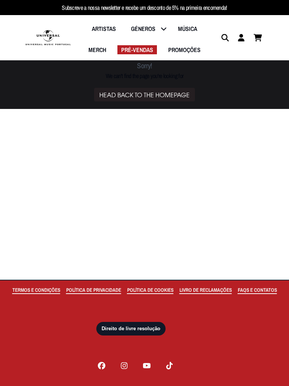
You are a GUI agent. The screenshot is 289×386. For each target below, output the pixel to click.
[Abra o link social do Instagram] (124, 365)
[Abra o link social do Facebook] (101, 365)
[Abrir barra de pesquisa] (225, 38)
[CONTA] (241, 37)
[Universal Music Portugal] (48, 37)
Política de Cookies (150, 289)
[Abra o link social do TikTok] (169, 365)
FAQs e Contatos (257, 289)
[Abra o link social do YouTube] (146, 365)
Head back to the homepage (144, 94)
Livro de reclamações (205, 289)
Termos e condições (36, 289)
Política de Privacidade (93, 289)
